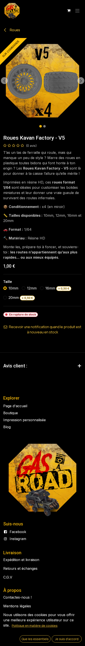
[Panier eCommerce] (68, 10)
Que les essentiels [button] (35, 639)
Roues (14, 30)
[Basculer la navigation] (77, 10)
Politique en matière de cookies (35, 625)
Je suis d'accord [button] (66, 639)
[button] (4, 80)
